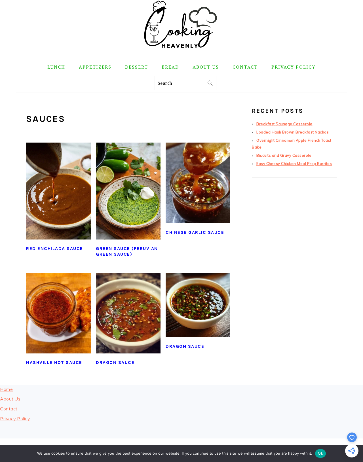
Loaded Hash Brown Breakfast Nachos (292, 132)
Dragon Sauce (115, 362)
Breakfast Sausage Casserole (284, 124)
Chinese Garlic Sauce (195, 232)
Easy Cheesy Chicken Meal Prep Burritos (294, 163)
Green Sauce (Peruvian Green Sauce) (127, 251)
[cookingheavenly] (181, 51)
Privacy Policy (15, 418)
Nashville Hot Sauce (54, 362)
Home (6, 389)
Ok (320, 453)
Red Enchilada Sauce (54, 248)
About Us (10, 399)
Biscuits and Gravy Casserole (283, 155)
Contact (9, 409)
